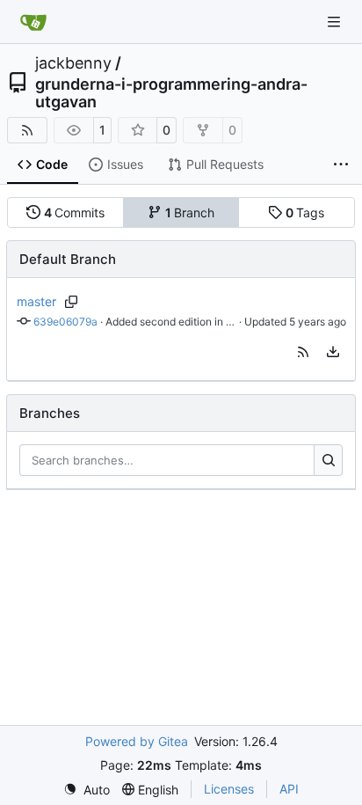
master (36, 301)
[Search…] (328, 460)
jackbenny (73, 63)
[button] (303, 352)
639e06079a (65, 321)
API (289, 788)
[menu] (333, 352)
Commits (74, 212)
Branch (190, 212)
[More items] (341, 165)
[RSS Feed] (27, 130)
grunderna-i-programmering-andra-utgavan (171, 93)
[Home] (33, 22)
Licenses (229, 788)
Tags (305, 212)
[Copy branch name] (71, 302)
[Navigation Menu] (335, 21)
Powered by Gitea (136, 741)
